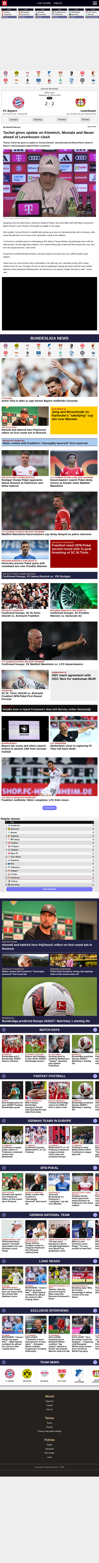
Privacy (49, 1427)
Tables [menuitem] (57, 3)
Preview (62, 119)
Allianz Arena (49, 93)
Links (49, 1457)
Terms (49, 1423)
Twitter (49, 1445)
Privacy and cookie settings (49, 1431)
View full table (49, 889)
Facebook (49, 1449)
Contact (49, 1405)
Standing (38, 119)
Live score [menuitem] (44, 3)
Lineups (13, 119)
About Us (49, 1401)
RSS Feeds (49, 1453)
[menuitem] (6, 3)
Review (85, 119)
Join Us (49, 1409)
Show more (49, 808)
